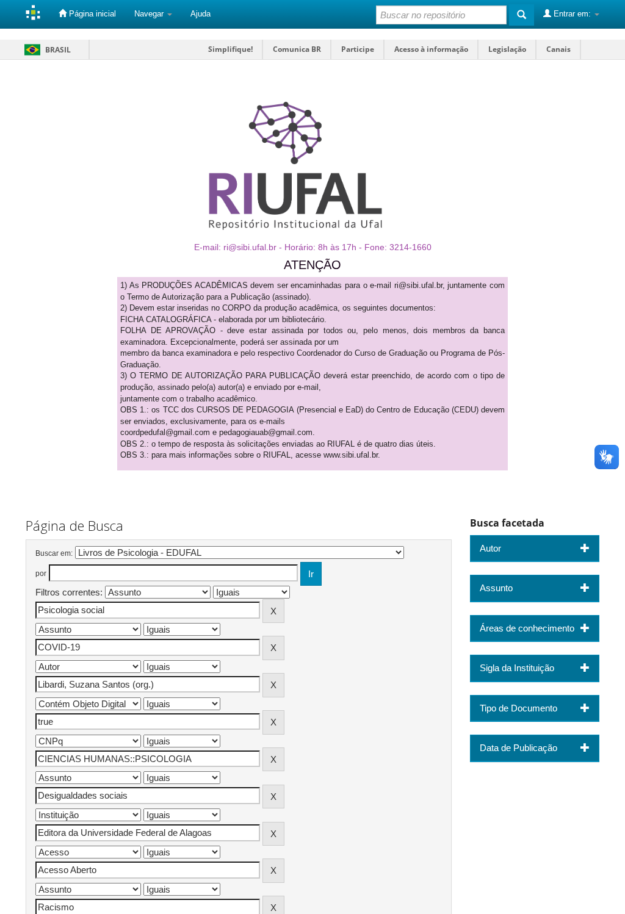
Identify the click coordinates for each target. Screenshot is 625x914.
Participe (357, 49)
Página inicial (91, 13)
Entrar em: (572, 13)
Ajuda (200, 13)
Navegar (150, 13)
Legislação (507, 49)
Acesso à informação (431, 49)
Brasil (45, 50)
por (40, 573)
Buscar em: (54, 553)
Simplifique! (230, 49)
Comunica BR (297, 49)
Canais (558, 49)
